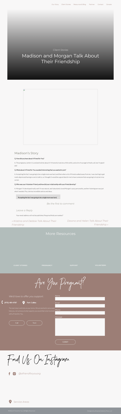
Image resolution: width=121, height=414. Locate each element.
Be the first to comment (60, 203)
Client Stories (60, 50)
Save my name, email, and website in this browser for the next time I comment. (42, 271)
